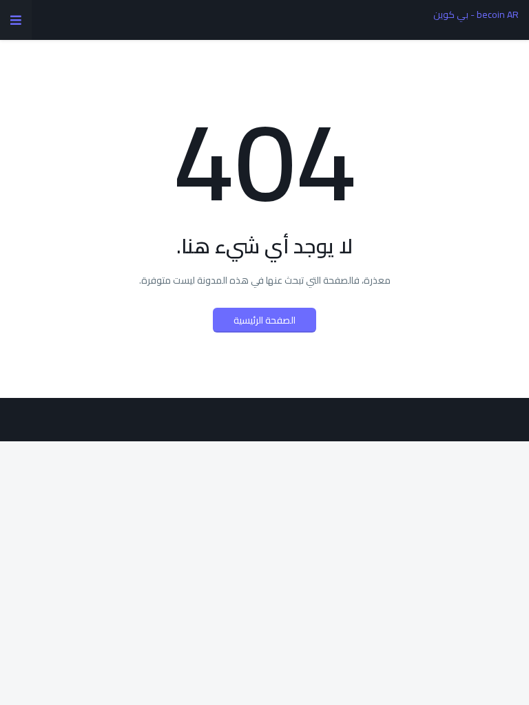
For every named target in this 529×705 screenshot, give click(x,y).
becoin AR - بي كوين (476, 14)
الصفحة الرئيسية (264, 320)
